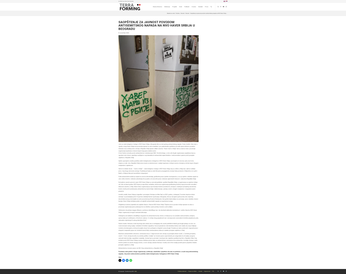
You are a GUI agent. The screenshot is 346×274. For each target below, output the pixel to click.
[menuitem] (157, 7)
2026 (136, 271)
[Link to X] (218, 6)
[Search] (211, 7)
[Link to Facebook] (220, 6)
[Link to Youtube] (223, 6)
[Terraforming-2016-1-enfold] (130, 7)
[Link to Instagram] (226, 6)
